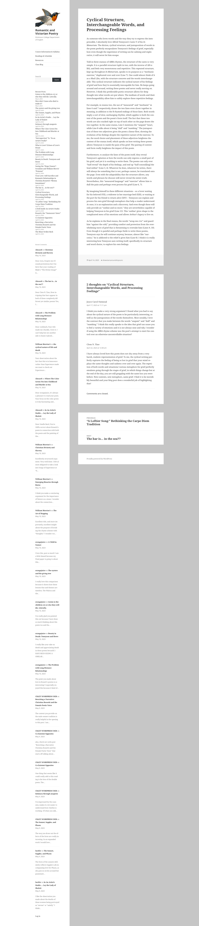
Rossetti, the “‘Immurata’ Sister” (48, 213)
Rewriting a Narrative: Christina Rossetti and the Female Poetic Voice (45, 224)
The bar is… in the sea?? (44, 188)
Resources (39, 60)
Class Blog (39, 64)
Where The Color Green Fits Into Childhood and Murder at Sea (47, 131)
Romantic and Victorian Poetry (46, 31)
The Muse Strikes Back (44, 232)
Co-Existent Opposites (43, 218)
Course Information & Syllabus (47, 52)
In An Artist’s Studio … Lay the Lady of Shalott (45, 413)
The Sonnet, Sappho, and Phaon (47, 113)
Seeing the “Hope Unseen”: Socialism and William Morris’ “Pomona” (47, 168)
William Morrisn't (43, 344)
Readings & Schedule (43, 56)
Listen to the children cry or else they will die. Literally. (47, 605)
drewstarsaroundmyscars (113, 260)
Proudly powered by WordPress (99, 459)
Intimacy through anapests (46, 124)
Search (38, 76)
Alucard (38, 250)
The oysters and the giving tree (47, 108)
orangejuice (40, 542)
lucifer (38, 851)
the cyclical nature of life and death (46, 347)
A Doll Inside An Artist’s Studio (47, 209)
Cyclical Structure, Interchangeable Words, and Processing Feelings (46, 194)
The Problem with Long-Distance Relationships (45, 316)
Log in (37, 916)
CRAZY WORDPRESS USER (46, 696)
